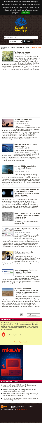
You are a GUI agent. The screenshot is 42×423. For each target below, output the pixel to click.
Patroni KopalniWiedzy (21, 342)
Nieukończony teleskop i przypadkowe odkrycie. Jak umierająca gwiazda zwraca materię (19, 390)
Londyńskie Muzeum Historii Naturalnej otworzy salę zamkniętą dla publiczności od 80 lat (19, 385)
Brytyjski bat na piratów (23, 252)
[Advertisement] (21, 95)
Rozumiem (25, 13)
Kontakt (30, 406)
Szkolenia (14, 408)
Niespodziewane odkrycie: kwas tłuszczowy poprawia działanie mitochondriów (27, 215)
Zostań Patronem (8, 319)
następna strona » (33, 315)
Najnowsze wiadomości (10, 381)
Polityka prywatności (17, 406)
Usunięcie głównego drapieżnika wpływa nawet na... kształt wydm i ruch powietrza (26, 290)
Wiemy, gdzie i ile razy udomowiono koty (23, 120)
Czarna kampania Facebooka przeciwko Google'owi (25, 271)
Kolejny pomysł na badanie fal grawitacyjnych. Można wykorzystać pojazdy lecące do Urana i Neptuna (26, 192)
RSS (5, 406)
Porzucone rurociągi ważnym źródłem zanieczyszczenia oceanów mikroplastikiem (20, 399)
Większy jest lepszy (22, 52)
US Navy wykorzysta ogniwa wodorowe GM (25, 145)
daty (39, 47)
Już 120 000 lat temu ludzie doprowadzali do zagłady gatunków (25, 168)
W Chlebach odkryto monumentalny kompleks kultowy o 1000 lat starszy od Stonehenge (20, 394)
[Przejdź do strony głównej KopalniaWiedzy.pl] (21, 24)
